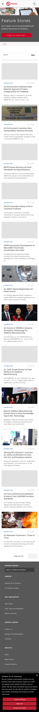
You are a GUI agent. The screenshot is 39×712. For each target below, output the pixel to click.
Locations (8, 639)
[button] (3, 3)
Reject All (19, 704)
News (5, 44)
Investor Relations (11, 664)
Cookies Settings (19, 699)
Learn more (5, 694)
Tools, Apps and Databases (14, 608)
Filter (33, 55)
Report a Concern (11, 613)
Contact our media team (15, 35)
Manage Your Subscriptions (14, 634)
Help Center (9, 604)
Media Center (9, 659)
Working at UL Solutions (13, 583)
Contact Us (8, 629)
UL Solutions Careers (12, 588)
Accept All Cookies (19, 708)
